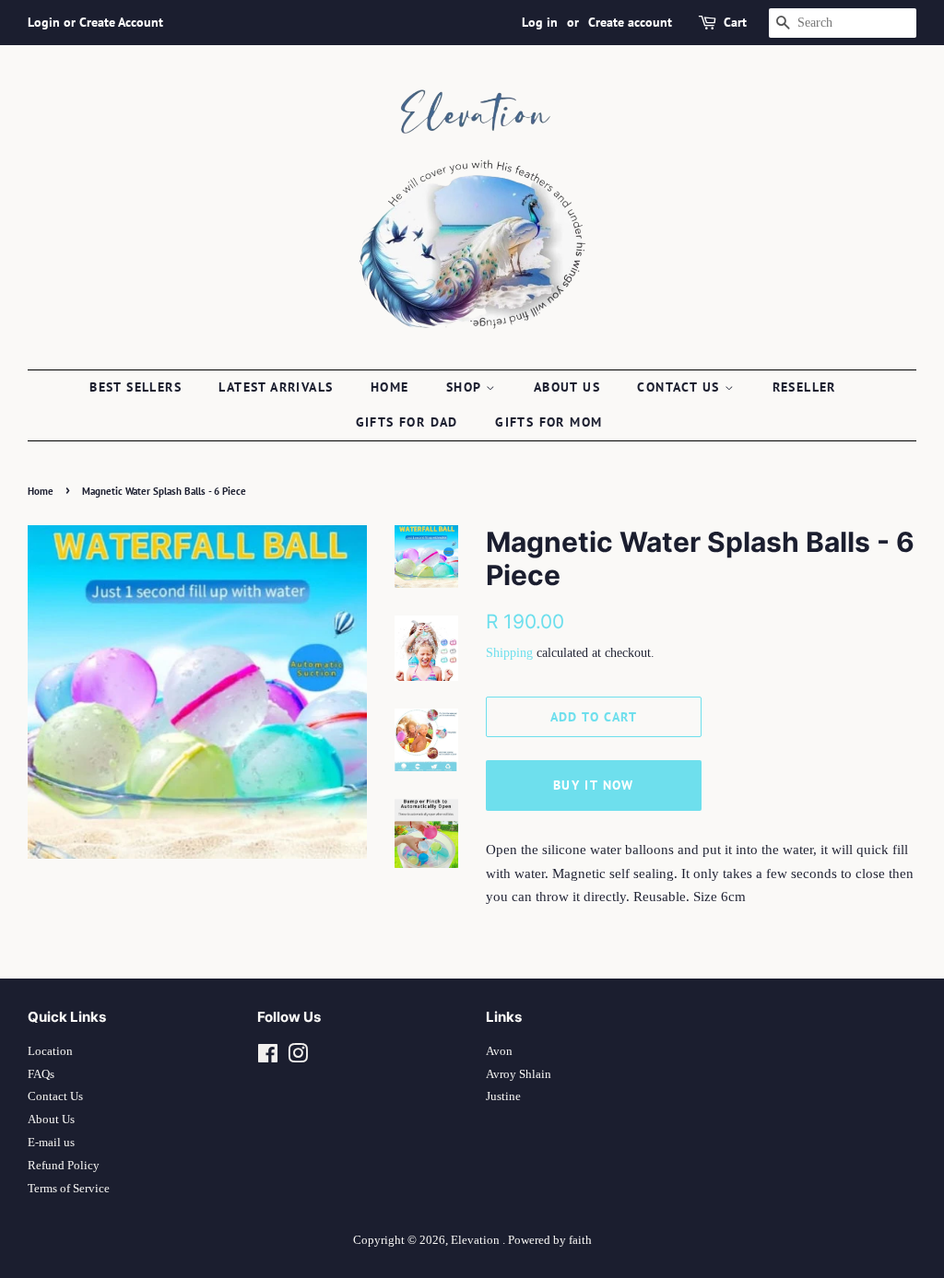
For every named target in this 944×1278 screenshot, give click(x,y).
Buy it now (593, 785)
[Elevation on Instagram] (298, 1057)
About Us (51, 1119)
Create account (630, 22)
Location (50, 1051)
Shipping (509, 653)
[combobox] (842, 23)
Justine (503, 1096)
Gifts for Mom (548, 422)
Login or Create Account (95, 22)
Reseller (804, 387)
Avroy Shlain (518, 1074)
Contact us (680, 387)
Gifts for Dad (407, 422)
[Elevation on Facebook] (267, 1057)
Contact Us (55, 1096)
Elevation (476, 1240)
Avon (499, 1051)
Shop (466, 387)
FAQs (41, 1074)
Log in (540, 22)
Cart (735, 22)
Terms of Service (69, 1188)
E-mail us (51, 1142)
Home (390, 387)
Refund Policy (64, 1165)
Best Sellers (135, 387)
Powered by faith (550, 1240)
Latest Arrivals (275, 387)
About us (567, 387)
